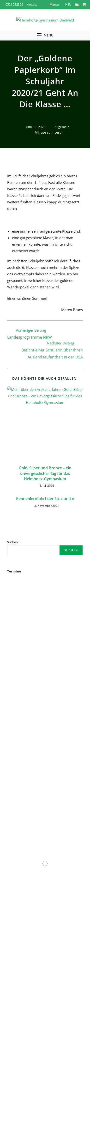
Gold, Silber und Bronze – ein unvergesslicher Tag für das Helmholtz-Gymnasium (45, 473)
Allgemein (62, 127)
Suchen (12, 542)
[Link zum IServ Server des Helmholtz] (84, 4)
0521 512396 (14, 4)
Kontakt (32, 4)
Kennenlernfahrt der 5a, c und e (45, 498)
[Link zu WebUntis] (77, 4)
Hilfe (68, 4)
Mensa (54, 4)
